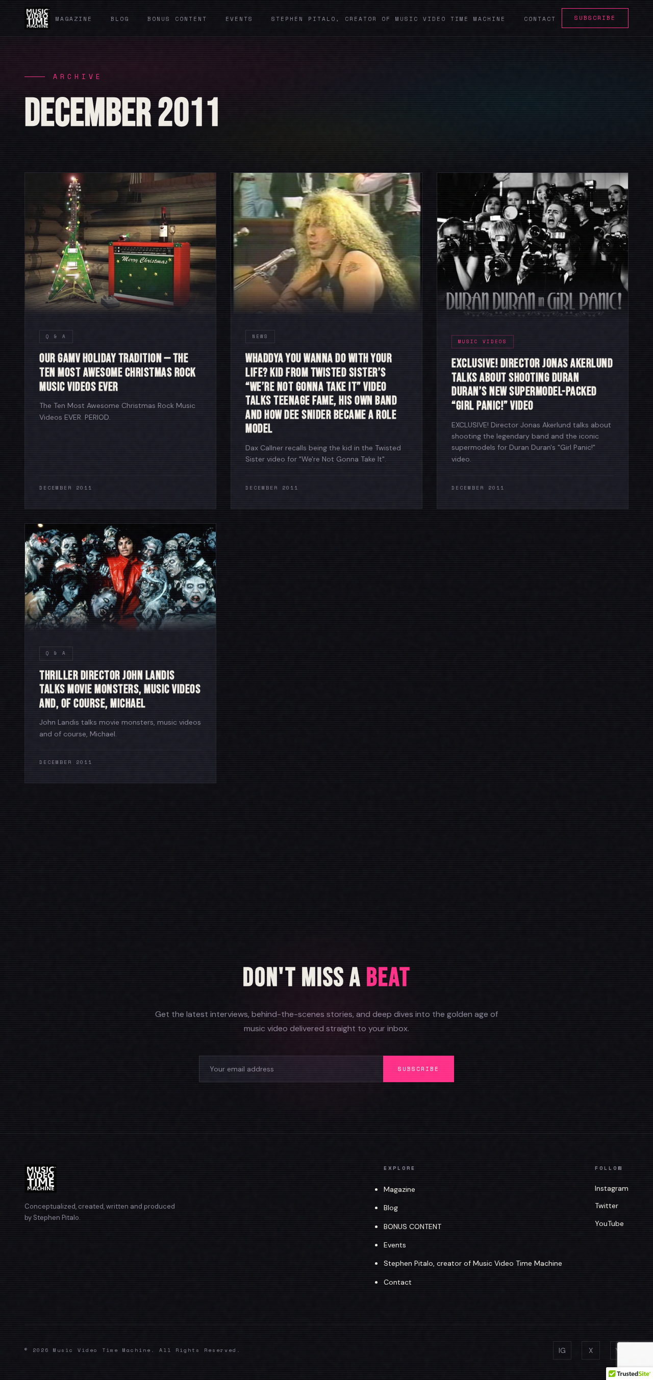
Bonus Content (177, 19)
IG (562, 1350)
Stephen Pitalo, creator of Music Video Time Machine (388, 19)
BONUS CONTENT (412, 1226)
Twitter (606, 1205)
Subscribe (595, 18)
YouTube (609, 1223)
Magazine (74, 19)
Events (239, 19)
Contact (540, 19)
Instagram (612, 1188)
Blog (120, 19)
